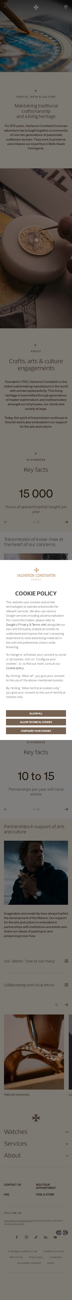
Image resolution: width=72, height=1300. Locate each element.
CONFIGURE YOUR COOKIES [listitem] (36, 730)
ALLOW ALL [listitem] (36, 713)
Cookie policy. (15, 668)
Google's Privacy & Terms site (26, 624)
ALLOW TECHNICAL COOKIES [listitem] (36, 722)
